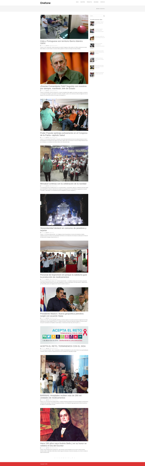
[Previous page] (54, 458)
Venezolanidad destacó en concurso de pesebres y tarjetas (63, 229)
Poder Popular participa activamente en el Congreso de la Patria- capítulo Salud (63, 134)
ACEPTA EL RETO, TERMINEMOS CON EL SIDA (63, 346)
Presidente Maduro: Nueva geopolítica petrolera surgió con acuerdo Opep (61, 314)
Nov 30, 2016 (43, 348)
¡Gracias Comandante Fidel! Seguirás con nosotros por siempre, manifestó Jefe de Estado (63, 87)
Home (98, 8)
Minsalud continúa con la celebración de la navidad (63, 184)
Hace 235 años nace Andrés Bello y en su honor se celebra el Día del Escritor (63, 444)
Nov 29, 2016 (43, 447)
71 (72, 457)
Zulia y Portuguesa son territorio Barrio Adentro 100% (61, 42)
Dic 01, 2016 (43, 185)
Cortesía (52, 45)
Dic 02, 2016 (43, 45)
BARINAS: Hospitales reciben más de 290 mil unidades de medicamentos (60, 396)
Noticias (55, 45)
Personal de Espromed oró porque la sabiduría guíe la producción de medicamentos (63, 276)
